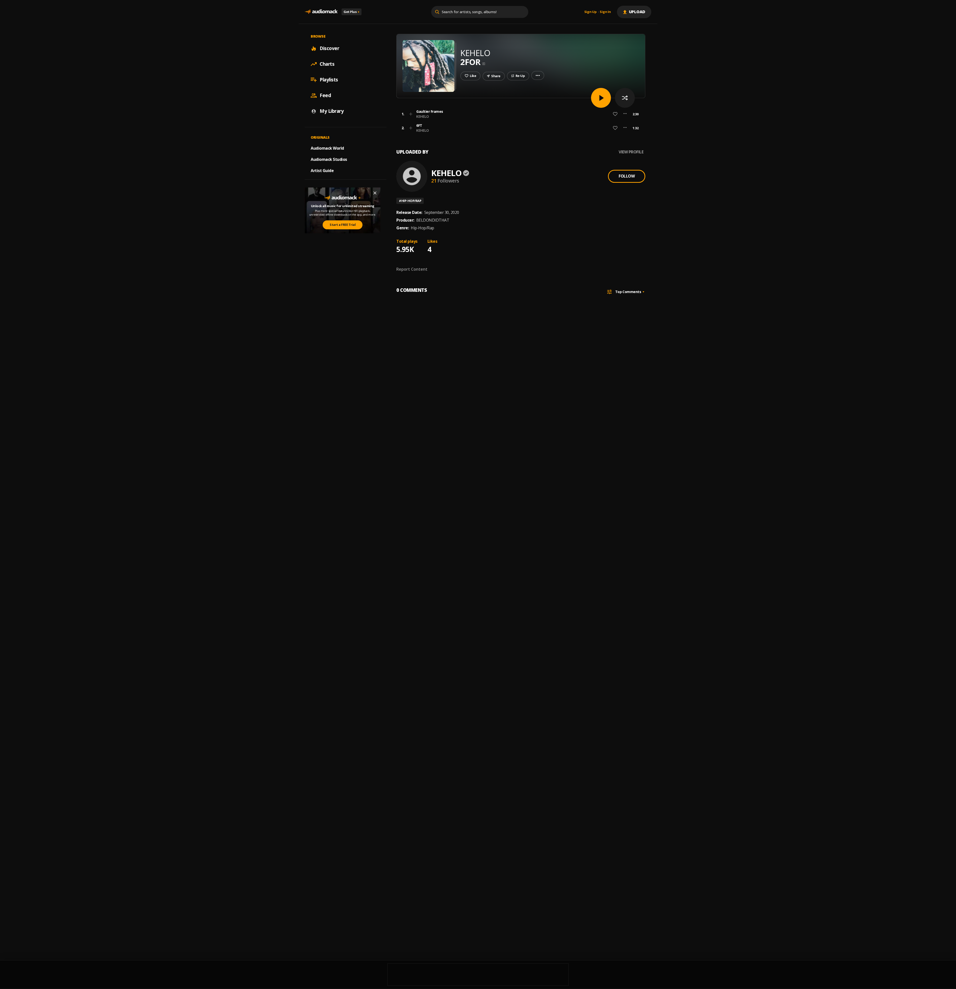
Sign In (605, 12)
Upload (637, 11)
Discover (329, 48)
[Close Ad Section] (374, 192)
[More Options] (625, 114)
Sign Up (590, 12)
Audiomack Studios (329, 159)
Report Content (411, 269)
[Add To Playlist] (410, 114)
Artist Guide (322, 170)
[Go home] (321, 11)
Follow (627, 176)
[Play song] (601, 98)
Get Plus (351, 11)
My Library (332, 111)
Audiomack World (327, 148)
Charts (327, 64)
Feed (325, 95)
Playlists (329, 79)
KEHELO (422, 116)
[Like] (615, 114)
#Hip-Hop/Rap (410, 200)
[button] (519, 114)
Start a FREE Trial (343, 224)
